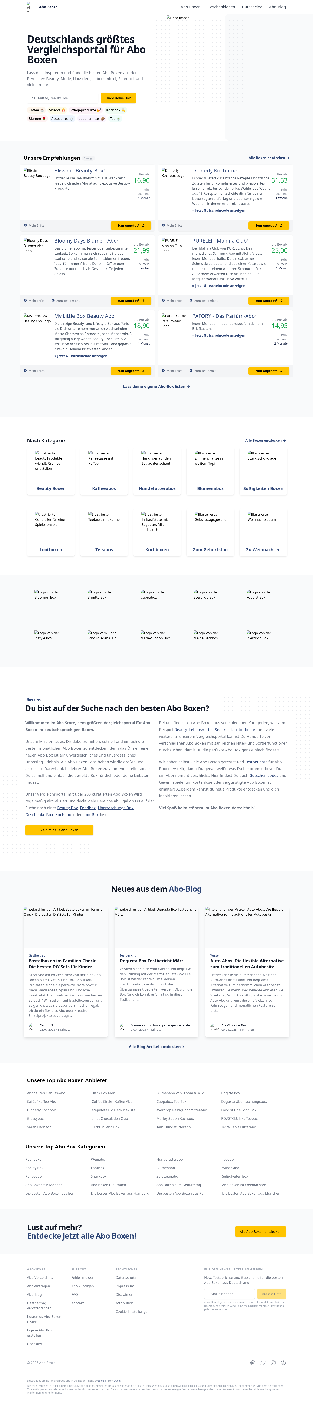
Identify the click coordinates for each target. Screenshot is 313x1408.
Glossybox (35, 1118)
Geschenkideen (221, 6)
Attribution (124, 1303)
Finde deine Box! (118, 98)
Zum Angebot (128, 225)
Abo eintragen (38, 1286)
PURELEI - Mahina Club (219, 240)
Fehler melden (82, 1277)
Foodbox (88, 807)
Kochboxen (34, 1159)
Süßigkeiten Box (235, 1176)
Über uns (34, 1343)
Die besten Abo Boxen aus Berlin (51, 1193)
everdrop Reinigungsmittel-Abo (181, 1110)
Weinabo (98, 1159)
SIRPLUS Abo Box (105, 1127)
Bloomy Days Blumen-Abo (85, 240)
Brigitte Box (230, 1093)
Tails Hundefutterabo (173, 1127)
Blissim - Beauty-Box (78, 170)
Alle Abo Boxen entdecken (260, 1231)
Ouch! (117, 1380)
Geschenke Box (39, 814)
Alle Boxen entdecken (265, 440)
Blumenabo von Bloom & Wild (180, 1093)
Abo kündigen (82, 1286)
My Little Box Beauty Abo (84, 315)
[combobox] (62, 98)
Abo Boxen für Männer (43, 1184)
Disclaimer (124, 1294)
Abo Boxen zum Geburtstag (178, 1184)
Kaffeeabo (33, 1176)
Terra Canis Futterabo (238, 1127)
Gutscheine (252, 6)
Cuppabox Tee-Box (171, 1101)
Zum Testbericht (68, 301)
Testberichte (256, 761)
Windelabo (230, 1167)
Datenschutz (126, 1277)
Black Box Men (103, 1093)
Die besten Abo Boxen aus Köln (181, 1193)
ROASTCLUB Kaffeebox (239, 1118)
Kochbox (63, 814)
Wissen (215, 955)
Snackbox (98, 1176)
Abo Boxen (191, 6)
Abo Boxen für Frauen (108, 1184)
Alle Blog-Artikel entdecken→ (156, 1046)
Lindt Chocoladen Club (110, 1118)
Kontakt (77, 1303)
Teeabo (228, 1159)
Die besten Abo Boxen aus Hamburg (120, 1193)
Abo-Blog (277, 6)
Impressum (125, 1286)
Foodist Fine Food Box (238, 1110)
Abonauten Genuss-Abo (46, 1093)
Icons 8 (102, 1380)
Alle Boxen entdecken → (269, 157)
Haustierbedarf (243, 729)
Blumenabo (165, 1167)
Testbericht (128, 955)
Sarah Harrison (39, 1127)
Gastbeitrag (37, 955)
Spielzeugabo (167, 1176)
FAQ (74, 1294)
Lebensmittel (201, 729)
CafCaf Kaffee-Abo (41, 1101)
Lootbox (97, 1167)
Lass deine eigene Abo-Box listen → (156, 386)
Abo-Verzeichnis (40, 1277)
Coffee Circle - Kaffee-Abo (112, 1101)
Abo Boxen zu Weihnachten (244, 1184)
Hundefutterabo (169, 1159)
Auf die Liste (271, 1294)
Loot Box (91, 814)
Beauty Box (67, 807)
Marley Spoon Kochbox (175, 1118)
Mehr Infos (37, 225)
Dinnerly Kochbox (213, 170)
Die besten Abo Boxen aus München (251, 1193)
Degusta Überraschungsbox (244, 1101)
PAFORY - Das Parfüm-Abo (223, 315)
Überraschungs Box (116, 807)
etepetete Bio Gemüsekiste (113, 1110)
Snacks (221, 729)
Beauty (180, 729)
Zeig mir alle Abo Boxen (59, 830)
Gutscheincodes (263, 775)
